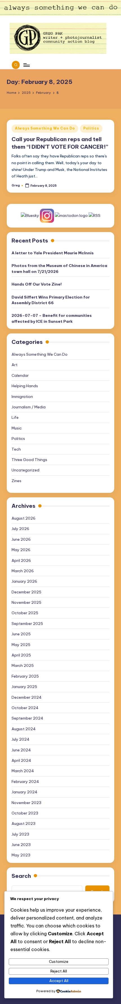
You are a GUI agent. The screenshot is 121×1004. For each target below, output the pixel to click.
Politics (91, 128)
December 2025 (26, 592)
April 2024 (21, 760)
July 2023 (20, 834)
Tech (16, 449)
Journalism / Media (29, 406)
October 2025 (25, 612)
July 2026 (20, 528)
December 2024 (27, 697)
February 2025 (25, 676)
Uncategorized (25, 470)
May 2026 (21, 549)
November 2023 (26, 802)
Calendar (20, 375)
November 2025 (26, 602)
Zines (16, 480)
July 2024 (21, 739)
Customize (58, 961)
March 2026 (23, 570)
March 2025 (23, 665)
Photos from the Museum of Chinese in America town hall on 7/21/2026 (59, 268)
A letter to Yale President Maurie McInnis (53, 252)
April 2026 (21, 560)
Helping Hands (25, 385)
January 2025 (24, 686)
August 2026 (23, 518)
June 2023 (21, 844)
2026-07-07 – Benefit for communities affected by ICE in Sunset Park (52, 318)
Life (15, 417)
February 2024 (25, 781)
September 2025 (27, 623)
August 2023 (23, 823)
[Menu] (26, 64)
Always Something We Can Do (45, 128)
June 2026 (21, 539)
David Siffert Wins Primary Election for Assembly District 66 (51, 300)
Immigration (22, 396)
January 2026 (24, 581)
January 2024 (24, 791)
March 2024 (23, 770)
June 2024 (21, 750)
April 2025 (21, 655)
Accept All (58, 980)
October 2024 (25, 707)
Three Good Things (29, 459)
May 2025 (21, 644)
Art (14, 364)
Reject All (58, 971)
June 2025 (21, 633)
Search (21, 875)
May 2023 (21, 855)
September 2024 (27, 718)
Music (17, 428)
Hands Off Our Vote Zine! (37, 284)
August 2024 (24, 728)
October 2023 (25, 813)
